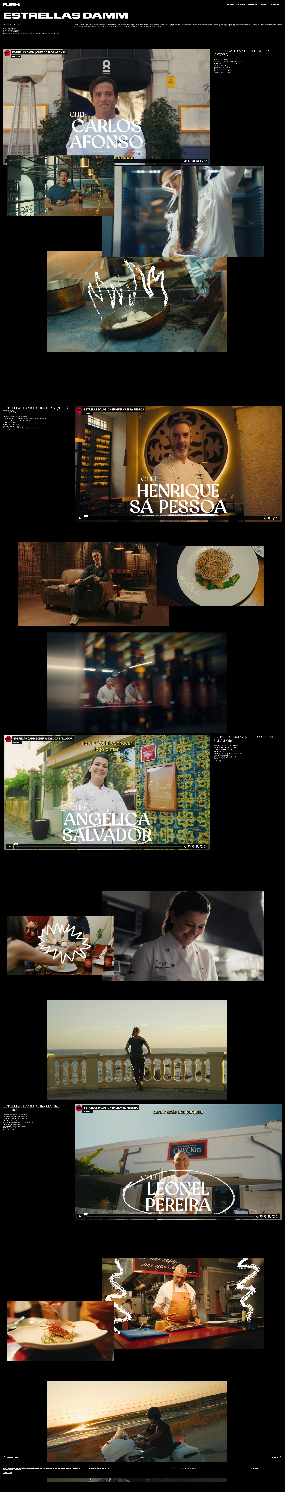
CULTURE (240, 5)
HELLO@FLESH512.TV (98, 1468)
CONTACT (252, 5)
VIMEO (263, 5)
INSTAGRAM (275, 5)
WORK (230, 5)
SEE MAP (7, 1473)
